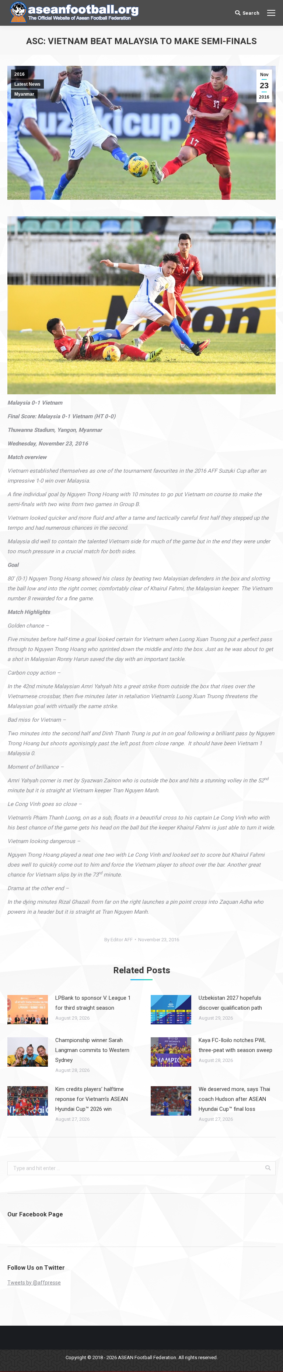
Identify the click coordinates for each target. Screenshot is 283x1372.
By (118, 939)
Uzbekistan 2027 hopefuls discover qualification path (230, 1003)
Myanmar (24, 94)
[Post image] (27, 1009)
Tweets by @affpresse (34, 1283)
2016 (19, 74)
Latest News (27, 84)
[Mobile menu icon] (271, 12)
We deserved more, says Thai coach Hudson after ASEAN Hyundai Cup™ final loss (234, 1099)
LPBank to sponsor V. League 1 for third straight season (93, 1003)
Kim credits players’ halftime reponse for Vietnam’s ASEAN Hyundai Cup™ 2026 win (91, 1099)
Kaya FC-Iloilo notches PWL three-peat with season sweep (235, 1045)
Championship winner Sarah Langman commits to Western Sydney (92, 1050)
